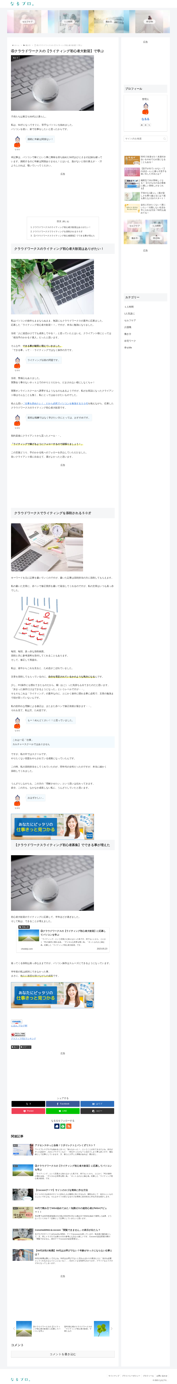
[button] (97, 1111)
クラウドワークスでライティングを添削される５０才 (58, 231)
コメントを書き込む (63, 1354)
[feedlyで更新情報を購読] (62, 1126)
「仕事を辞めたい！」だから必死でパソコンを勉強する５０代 (55, 403)
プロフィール (148, 1376)
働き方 (16, 1047)
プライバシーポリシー (131, 1376)
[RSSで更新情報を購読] (68, 1126)
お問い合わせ (162, 1376)
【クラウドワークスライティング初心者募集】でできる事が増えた (64, 235)
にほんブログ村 (19, 1025)
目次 (59, 221)
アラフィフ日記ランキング (23, 1038)
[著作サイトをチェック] (56, 1126)
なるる (145, 118)
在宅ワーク (27, 1047)
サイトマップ (113, 1376)
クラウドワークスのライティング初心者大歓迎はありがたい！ (62, 227)
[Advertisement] (63, 194)
